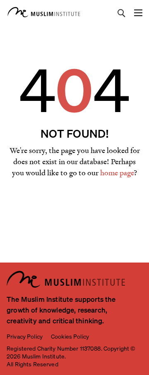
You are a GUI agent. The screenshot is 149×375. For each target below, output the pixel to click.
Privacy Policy (25, 336)
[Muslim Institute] (44, 12)
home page (117, 172)
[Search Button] (122, 13)
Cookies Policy (70, 336)
